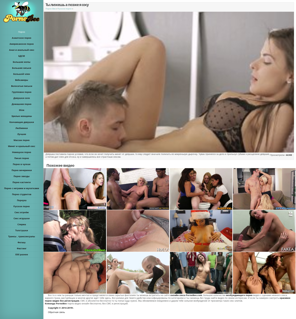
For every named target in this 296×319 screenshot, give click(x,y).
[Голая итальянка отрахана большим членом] (75, 273)
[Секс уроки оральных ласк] (201, 189)
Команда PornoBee (56, 303)
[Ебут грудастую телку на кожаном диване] (75, 189)
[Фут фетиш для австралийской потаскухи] (138, 273)
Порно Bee (50, 8)
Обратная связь (56, 312)
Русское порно (65, 8)
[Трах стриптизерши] (264, 273)
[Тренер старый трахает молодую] (75, 231)
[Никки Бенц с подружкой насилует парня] (264, 189)
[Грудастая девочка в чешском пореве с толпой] (201, 273)
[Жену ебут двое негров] (138, 189)
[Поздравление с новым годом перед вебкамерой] (201, 231)
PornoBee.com (194, 295)
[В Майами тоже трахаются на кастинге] (264, 231)
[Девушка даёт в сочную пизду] (138, 231)
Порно (21, 31)
